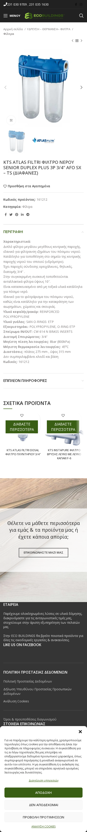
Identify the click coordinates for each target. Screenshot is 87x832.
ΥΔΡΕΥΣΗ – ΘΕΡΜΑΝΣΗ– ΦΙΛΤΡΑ (49, 29)
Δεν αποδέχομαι (43, 805)
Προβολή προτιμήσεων (43, 817)
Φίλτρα (8, 34)
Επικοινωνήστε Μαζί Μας (43, 552)
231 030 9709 (17, 4)
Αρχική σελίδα (13, 29)
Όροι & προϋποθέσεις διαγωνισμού (29, 719)
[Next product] (81, 41)
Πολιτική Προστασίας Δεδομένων (27, 681)
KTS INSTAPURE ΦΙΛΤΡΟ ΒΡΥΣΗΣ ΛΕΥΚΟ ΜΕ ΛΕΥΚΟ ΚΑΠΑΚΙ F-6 (64, 454)
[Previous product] (72, 41)
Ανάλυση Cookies (16, 701)
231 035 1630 (39, 4)
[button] (80, 731)
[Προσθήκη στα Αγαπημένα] (22, 415)
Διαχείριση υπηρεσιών (43, 780)
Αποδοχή (43, 792)
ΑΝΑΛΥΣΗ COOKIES (43, 826)
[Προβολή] (11, 120)
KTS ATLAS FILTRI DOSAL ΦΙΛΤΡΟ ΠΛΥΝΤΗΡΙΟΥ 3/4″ (23, 452)
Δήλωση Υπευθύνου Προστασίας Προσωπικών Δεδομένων (37, 691)
